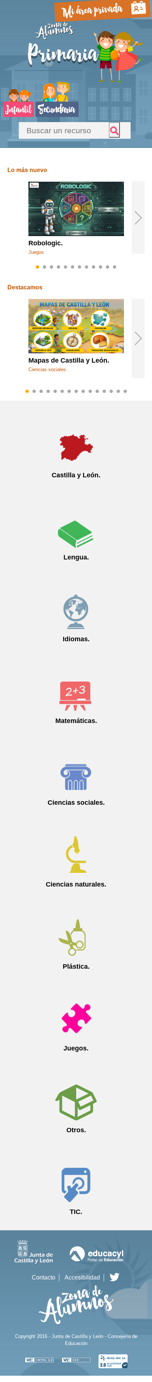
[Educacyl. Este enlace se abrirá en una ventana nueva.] (96, 1262)
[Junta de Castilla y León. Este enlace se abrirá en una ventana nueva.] (33, 1262)
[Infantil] (19, 115)
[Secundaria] (56, 115)
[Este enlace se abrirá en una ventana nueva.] (114, 1277)
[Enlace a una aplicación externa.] (39, 1359)
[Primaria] (86, 82)
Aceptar (114, 130)
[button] (138, 217)
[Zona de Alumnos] (54, 39)
